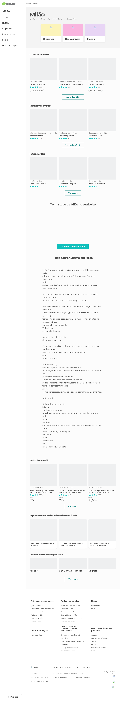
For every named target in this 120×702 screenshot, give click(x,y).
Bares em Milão (67, 609)
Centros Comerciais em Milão (72, 618)
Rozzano (94, 644)
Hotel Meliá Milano (38, 184)
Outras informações (39, 630)
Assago (34, 571)
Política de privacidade (39, 677)
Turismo (6, 17)
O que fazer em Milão (40, 54)
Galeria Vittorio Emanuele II (71, 85)
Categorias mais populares (42, 601)
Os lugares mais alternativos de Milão (43, 544)
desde (31, 497)
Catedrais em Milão (68, 612)
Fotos (5, 40)
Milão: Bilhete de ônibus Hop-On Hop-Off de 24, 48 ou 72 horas (101, 491)
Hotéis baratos (36, 635)
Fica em (94, 601)
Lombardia (95, 605)
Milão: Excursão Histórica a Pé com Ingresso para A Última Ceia (72, 491)
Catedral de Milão (37, 85)
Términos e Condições (39, 681)
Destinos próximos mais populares (46, 555)
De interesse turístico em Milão (42, 609)
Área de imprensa (83, 677)
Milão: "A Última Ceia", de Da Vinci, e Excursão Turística (42, 491)
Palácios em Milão (37, 615)
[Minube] (8, 3)
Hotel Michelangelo (67, 184)
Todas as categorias (70, 601)
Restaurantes (8, 34)
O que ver (7, 29)
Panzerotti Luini (36, 136)
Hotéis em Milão (37, 154)
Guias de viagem (10, 45)
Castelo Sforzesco (96, 85)
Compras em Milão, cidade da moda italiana (72, 544)
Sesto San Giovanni (98, 648)
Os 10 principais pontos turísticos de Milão (100, 544)
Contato (79, 673)
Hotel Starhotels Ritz (97, 184)
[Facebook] (104, 668)
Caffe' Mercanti (95, 136)
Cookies (34, 673)
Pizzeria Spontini (66, 136)
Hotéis (5, 23)
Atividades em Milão (39, 460)
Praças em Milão (37, 618)
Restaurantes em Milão (40, 106)
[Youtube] (113, 668)
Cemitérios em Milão (69, 615)
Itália (93, 609)
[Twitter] (107, 668)
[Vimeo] (110, 668)
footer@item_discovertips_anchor (66, 673)
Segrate (92, 571)
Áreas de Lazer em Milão (70, 605)
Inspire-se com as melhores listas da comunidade (69, 628)
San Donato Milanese (70, 571)
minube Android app (61, 677)
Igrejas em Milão (37, 605)
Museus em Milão (37, 612)
